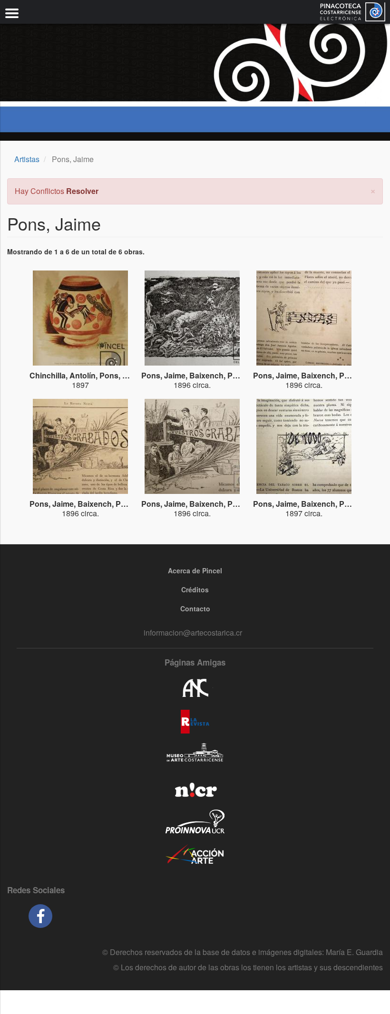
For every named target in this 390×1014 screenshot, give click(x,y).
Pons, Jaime (121, 375)
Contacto (195, 608)
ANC (195, 688)
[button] (373, 190)
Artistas (26, 159)
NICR (195, 788)
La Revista (195, 722)
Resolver (82, 190)
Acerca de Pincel (195, 570)
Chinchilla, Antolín (62, 375)
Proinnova (195, 821)
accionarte (195, 855)
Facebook (40, 916)
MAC (195, 755)
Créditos (195, 589)
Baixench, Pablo (218, 375)
